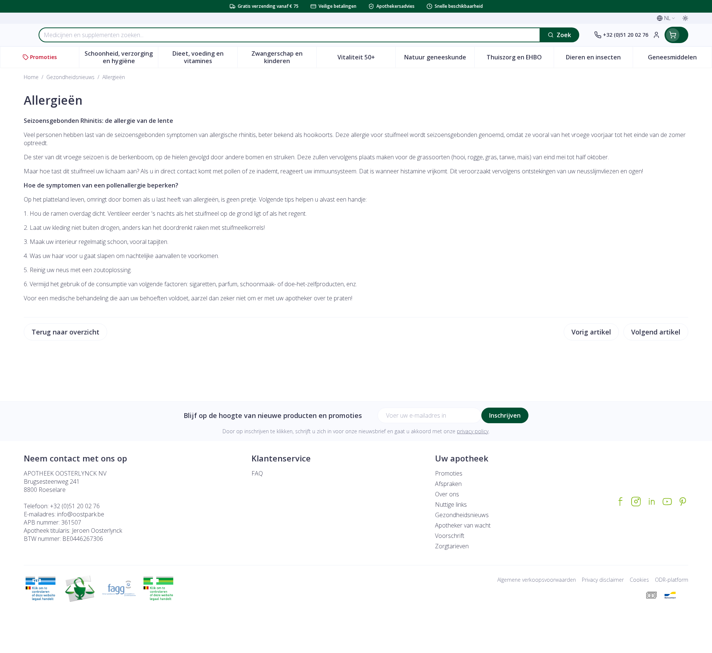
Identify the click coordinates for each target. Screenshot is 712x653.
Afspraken (448, 484)
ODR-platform (671, 579)
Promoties (448, 473)
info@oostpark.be (80, 514)
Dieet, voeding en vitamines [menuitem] (204, 57)
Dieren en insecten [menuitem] (599, 59)
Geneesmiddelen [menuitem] (680, 59)
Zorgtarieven (452, 546)
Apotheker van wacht (463, 525)
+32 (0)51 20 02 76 (75, 506)
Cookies (639, 579)
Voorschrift (449, 536)
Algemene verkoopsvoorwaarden (536, 579)
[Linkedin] (651, 501)
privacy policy (472, 431)
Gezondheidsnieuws (70, 77)
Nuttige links (451, 504)
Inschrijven (505, 415)
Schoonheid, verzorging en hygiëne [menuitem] (121, 57)
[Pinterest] (682, 501)
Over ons (447, 494)
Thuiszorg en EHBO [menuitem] (520, 59)
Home (31, 77)
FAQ (257, 473)
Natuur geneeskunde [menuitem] (439, 59)
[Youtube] (667, 501)
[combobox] (289, 34)
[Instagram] (636, 501)
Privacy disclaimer (603, 579)
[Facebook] (620, 501)
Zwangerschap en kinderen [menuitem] (283, 57)
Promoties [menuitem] (43, 57)
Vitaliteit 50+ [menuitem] (366, 59)
